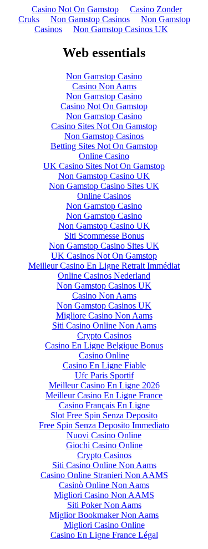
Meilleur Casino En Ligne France (104, 395)
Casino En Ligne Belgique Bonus (104, 345)
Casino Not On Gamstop (75, 9)
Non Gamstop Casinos (90, 19)
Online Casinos (104, 196)
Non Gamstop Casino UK (104, 176)
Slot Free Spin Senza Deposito (104, 415)
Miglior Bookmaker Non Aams (104, 515)
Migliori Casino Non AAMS (104, 495)
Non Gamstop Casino (104, 76)
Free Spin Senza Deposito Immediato (104, 425)
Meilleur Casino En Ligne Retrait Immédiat (104, 265)
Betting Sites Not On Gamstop (104, 146)
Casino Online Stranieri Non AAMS (104, 475)
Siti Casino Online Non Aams (104, 325)
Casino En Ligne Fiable (104, 365)
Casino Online (104, 355)
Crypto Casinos (104, 335)
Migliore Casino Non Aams (104, 315)
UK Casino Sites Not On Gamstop (104, 166)
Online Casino (104, 156)
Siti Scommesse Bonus (104, 235)
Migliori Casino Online (104, 525)
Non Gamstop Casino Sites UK (104, 186)
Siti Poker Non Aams (104, 505)
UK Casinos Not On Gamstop (104, 255)
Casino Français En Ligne (104, 405)
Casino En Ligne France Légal (104, 535)
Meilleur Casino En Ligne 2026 (104, 385)
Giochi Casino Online (104, 445)
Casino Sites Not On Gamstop (104, 126)
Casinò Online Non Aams (104, 485)
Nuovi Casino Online (104, 435)
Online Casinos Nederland (104, 275)
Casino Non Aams (104, 86)
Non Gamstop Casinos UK (120, 29)
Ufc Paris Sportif (104, 375)
